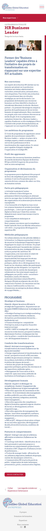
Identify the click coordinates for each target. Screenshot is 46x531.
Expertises (23, 520)
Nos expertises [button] (9, 18)
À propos (23, 512)
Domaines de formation (23, 516)
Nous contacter (23, 525)
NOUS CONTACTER (15, 474)
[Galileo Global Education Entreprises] (19, 6)
